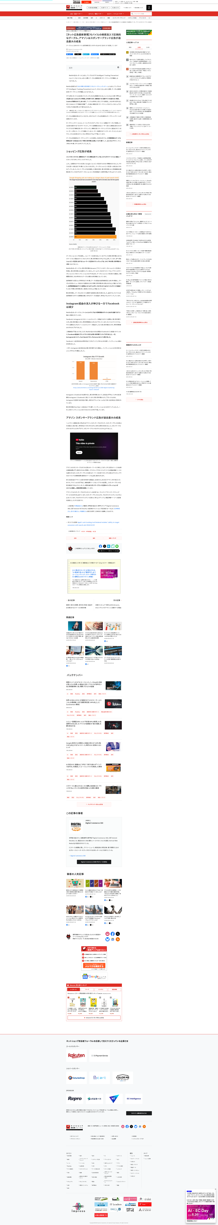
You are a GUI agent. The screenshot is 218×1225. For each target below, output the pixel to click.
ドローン (122, 3)
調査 (118, 1185)
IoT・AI (125, 1)
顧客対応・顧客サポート (84, 1177)
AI (96, 18)
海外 (79, 18)
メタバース (102, 18)
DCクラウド (130, 1)
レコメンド (119, 1169)
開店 (93, 1181)
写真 (68, 1172)
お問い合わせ (115, 1136)
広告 (93, 1163)
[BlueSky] (107, 939)
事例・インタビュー (135, 1170)
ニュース (133, 1155)
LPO (106, 1166)
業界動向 (94, 1185)
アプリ (118, 1163)
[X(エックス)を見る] (131, 1126)
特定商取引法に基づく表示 (97, 1138)
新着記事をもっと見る (140, 204)
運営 (118, 1172)
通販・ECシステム (84, 1185)
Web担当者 (96, 2)
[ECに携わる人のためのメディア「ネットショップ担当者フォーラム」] (144, 1205)
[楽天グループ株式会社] (76, 1056)
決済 (68, 1185)
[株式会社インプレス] (78, 1207)
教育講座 (126, 3)
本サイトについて (75, 1136)
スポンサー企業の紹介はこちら (139, 1113)
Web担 (96, 938)
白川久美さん (75, 511)
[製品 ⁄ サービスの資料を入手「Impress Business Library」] (101, 1210)
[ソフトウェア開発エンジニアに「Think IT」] (115, 1200)
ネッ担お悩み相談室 (92, 7)
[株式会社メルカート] (94, 1099)
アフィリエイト (142, 18)
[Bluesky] (135, 1126)
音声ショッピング (108, 1163)
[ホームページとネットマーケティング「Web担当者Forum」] (130, 1200)
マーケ (87, 989)
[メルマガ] (107, 934)
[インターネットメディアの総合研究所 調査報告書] (144, 1200)
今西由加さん (78, 506)
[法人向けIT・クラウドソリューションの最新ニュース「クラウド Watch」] (101, 1205)
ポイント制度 (107, 1169)
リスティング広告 (132, 18)
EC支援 (130, 3)
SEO (118, 1159)
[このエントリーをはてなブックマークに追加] (108, 546)
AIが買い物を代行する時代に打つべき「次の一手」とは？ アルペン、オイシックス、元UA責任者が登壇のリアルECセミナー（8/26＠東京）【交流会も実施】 (200, 1195)
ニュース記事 (148, 1158)
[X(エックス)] (118, 934)
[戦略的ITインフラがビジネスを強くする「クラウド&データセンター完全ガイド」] (101, 1200)
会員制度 (82, 1166)
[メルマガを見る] (122, 1126)
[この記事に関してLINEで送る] (116, 546)
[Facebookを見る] (127, 1126)
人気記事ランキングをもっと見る (140, 134)
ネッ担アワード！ (104, 7)
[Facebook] (113, 934)
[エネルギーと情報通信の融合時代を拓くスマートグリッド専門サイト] (130, 1205)
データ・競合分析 (96, 1169)
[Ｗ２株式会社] (114, 1099)
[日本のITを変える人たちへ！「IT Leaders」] (115, 1205)
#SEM (83, 531)
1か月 (147, 47)
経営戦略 (114, 989)
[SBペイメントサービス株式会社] (99, 1056)
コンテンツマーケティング (119, 18)
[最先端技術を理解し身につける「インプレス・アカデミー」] (144, 1210)
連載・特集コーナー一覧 (78, 22)
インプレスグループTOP (138, 1138)
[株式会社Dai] (99, 1078)
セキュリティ (70, 1181)
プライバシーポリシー (76, 1138)
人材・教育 (119, 1177)
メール (68, 1163)
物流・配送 (94, 1177)
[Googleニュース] (113, 939)
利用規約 (134, 1136)
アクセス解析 (120, 1166)
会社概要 (114, 1138)
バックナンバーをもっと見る (95, 804)
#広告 (94, 531)
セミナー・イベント (135, 1158)
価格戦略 (69, 1177)
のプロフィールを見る (94, 862)
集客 (109, 18)
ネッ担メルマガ (115, 7)
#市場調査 (89, 531)
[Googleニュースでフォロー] (140, 1126)
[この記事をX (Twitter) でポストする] (104, 546)
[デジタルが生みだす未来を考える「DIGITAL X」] (115, 1210)
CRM (93, 1166)
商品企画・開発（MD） (108, 1177)
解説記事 (147, 1155)
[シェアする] (100, 546)
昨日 (130, 47)
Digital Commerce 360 (78, 856)
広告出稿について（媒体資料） (98, 1136)
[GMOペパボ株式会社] (122, 1078)
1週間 (139, 47)
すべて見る (140, 399)
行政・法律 (107, 1185)
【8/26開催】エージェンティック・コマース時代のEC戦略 (84, 58)
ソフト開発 (120, 1)
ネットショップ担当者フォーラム (74, 7)
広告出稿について (139, 7)
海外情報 (85, 18)
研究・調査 (135, 1)
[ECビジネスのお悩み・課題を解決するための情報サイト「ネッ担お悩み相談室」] (101, 1216)
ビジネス (100, 989)
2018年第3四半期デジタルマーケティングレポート (92, 86)
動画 (81, 1172)
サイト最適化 (70, 1169)
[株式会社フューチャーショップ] (76, 1078)
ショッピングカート (121, 1181)
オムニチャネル (83, 1181)
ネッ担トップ (68, 22)
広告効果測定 (95, 1172)
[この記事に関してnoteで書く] (112, 546)
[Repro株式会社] (74, 1099)
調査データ (133, 1167)
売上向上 (69, 1166)
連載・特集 (69, 18)
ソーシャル (82, 1163)
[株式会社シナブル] (133, 1099)
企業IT (116, 1)
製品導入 (107, 2)
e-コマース (73, 989)
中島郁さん (83, 511)
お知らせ (133, 1161)
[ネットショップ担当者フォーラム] (74, 1129)
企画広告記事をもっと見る (140, 322)
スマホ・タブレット (84, 1169)
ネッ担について (127, 7)
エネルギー (117, 3)
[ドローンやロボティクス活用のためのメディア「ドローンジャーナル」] (130, 1210)
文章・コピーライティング (108, 1172)
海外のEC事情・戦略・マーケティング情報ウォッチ (96, 22)
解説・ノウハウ (134, 1164)
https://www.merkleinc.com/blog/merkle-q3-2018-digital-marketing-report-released (94, 388)
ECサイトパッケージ (109, 1181)
